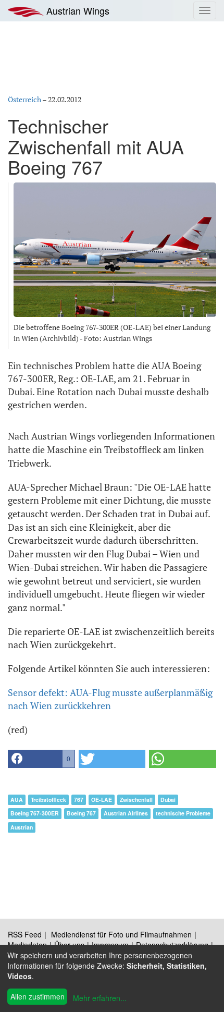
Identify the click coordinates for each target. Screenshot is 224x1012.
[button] (41, 759)
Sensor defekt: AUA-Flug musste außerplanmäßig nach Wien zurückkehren (110, 699)
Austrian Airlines (126, 813)
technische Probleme (183, 813)
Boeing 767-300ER (34, 813)
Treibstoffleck (48, 799)
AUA (16, 799)
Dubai (168, 799)
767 (78, 799)
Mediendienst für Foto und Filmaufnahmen (121, 934)
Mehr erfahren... (100, 998)
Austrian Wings (76, 10)
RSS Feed (25, 934)
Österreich (24, 99)
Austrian (21, 827)
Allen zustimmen (37, 996)
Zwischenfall (136, 799)
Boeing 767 (81, 813)
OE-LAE (101, 799)
